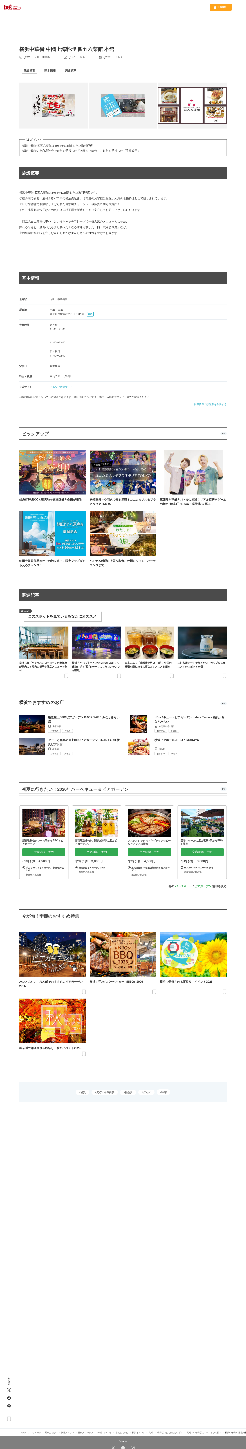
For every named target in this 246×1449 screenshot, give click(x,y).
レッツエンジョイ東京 (30, 1432)
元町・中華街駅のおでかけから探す (166, 1432)
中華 (164, 1092)
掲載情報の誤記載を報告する (210, 404)
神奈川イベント (104, 1432)
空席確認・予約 (44, 851)
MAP (90, 314)
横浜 (83, 1092)
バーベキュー (183, 886)
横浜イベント (138, 1432)
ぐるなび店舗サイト (61, 386)
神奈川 (129, 1092)
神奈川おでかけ (85, 1432)
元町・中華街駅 (105, 1092)
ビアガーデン (203, 886)
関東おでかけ (51, 1432)
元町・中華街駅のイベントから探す (204, 1432)
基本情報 (30, 278)
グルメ (147, 1092)
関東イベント (67, 1432)
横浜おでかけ (121, 1432)
